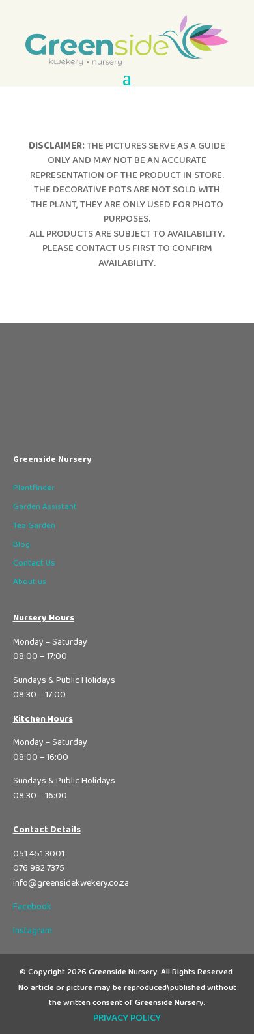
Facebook (32, 906)
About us (29, 582)
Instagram (32, 931)
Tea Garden (34, 525)
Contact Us (34, 563)
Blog (21, 544)
